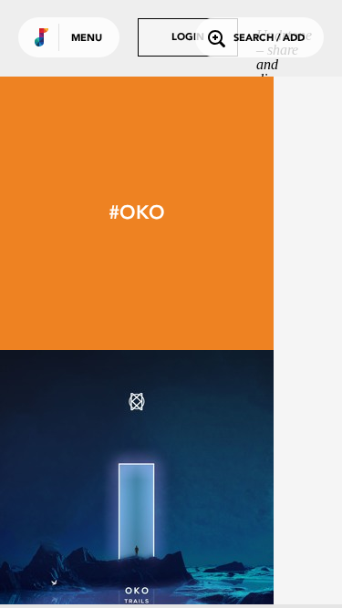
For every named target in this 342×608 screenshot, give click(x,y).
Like (79, 487)
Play (137, 487)
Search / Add (269, 39)
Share (193, 487)
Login (187, 38)
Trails (136, 573)
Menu (86, 39)
